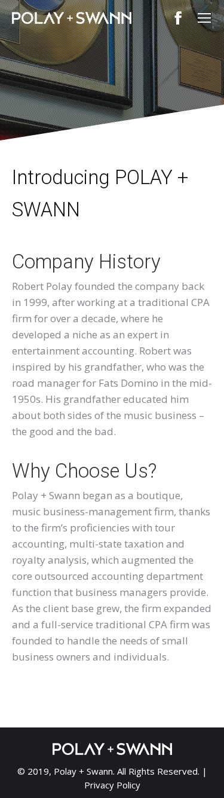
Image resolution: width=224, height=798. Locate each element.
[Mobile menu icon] (204, 18)
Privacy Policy (112, 785)
